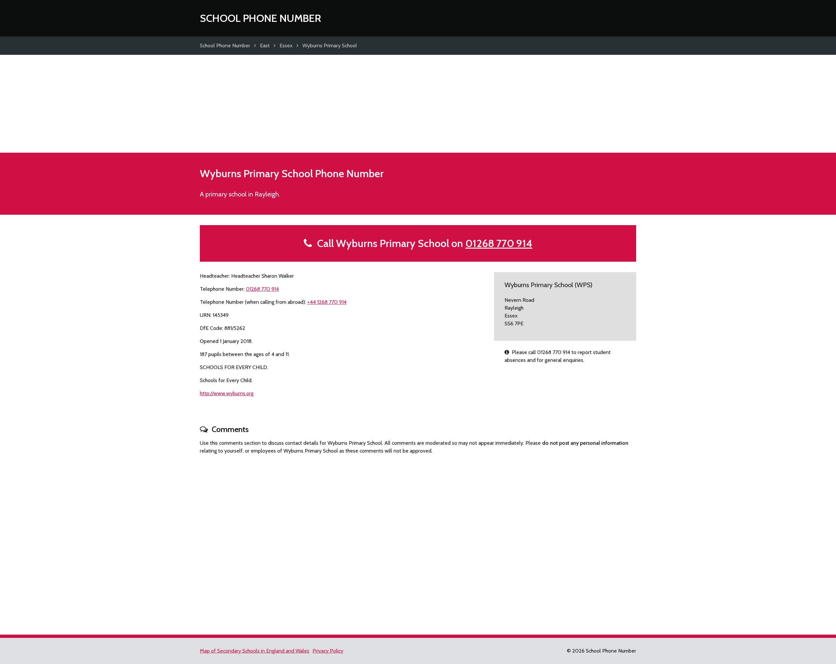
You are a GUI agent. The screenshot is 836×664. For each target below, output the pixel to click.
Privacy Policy (328, 651)
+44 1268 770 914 (326, 302)
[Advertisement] (418, 103)
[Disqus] (418, 541)
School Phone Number (260, 18)
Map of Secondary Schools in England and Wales (254, 651)
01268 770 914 (498, 243)
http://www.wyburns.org (226, 393)
